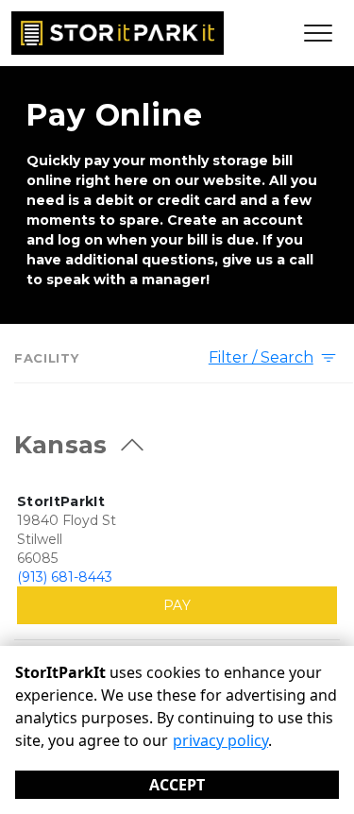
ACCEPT (177, 784)
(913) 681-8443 (64, 576)
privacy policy (220, 740)
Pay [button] (177, 605)
